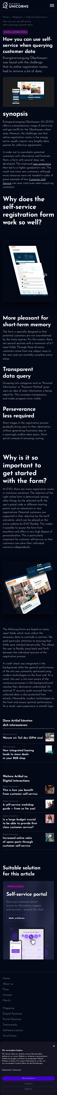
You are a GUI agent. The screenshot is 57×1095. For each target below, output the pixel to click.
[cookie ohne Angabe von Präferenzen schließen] (54, 1046)
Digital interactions (36, 17)
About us (8, 984)
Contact (7, 995)
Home (6, 17)
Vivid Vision (9, 1035)
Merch (6, 1000)
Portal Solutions (12, 1019)
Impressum (17, 1070)
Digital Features (12, 1013)
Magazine (17, 17)
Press (6, 989)
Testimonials (10, 1024)
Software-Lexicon (13, 1030)
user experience (42, 163)
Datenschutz (6, 1070)
